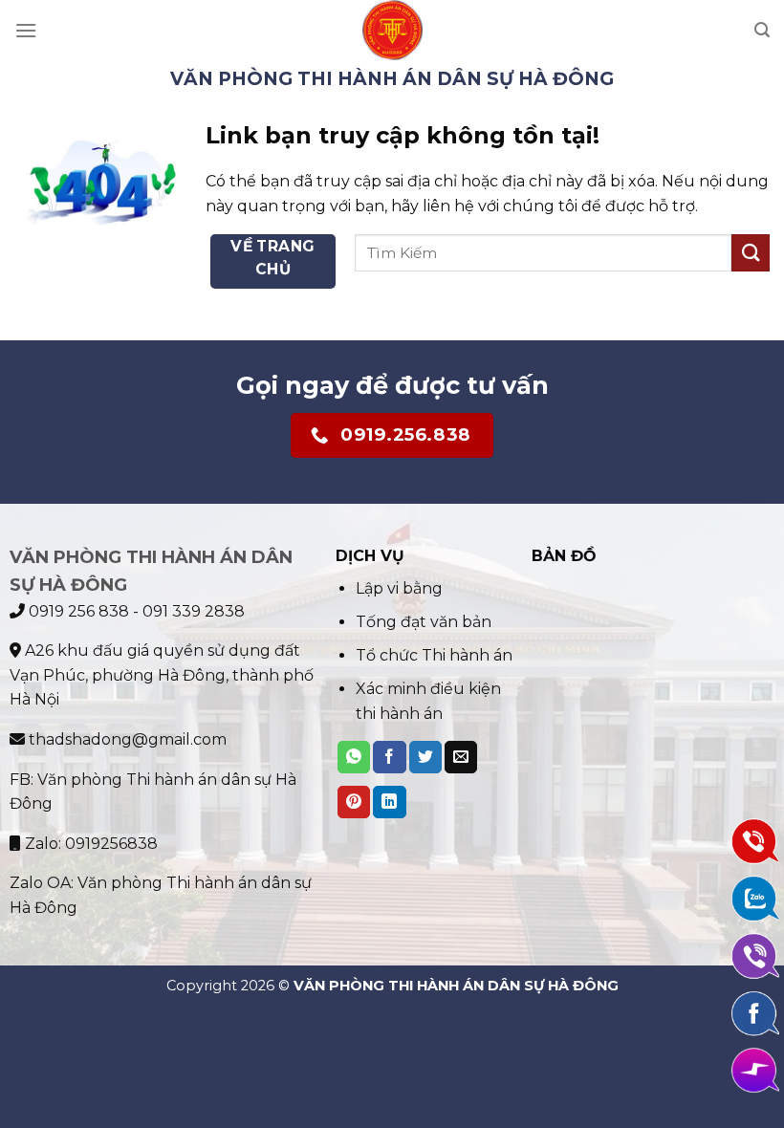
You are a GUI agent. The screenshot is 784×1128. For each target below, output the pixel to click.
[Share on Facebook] (389, 757)
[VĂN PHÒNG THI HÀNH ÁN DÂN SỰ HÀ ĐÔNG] (392, 30)
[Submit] (750, 252)
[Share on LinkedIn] (389, 802)
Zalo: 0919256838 (89, 844)
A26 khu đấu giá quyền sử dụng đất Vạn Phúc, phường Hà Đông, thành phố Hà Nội (162, 674)
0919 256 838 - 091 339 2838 (135, 611)
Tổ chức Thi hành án (434, 655)
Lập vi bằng (399, 588)
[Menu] (25, 30)
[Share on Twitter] (425, 757)
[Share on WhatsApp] (354, 757)
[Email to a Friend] (461, 757)
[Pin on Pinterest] (354, 802)
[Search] (762, 30)
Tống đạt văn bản (423, 622)
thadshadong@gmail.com (126, 739)
